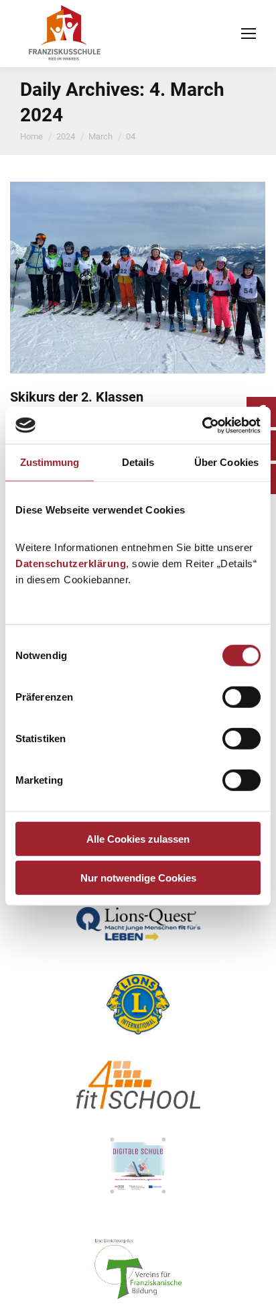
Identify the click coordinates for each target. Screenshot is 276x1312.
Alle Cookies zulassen (138, 838)
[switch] (241, 696)
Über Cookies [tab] (226, 462)
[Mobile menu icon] (248, 33)
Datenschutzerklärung (70, 563)
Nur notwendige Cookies (138, 878)
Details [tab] (138, 462)
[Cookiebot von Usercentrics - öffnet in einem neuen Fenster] (202, 425)
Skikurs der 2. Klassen (76, 397)
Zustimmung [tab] (50, 462)
